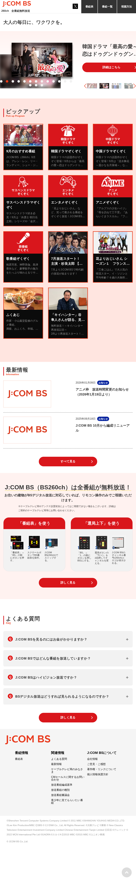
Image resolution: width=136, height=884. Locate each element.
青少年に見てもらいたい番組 (67, 801)
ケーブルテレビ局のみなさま (67, 770)
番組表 (89, 6)
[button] (1, 81)
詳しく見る (68, 582)
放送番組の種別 (60, 790)
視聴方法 (126, 6)
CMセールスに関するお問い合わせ (67, 778)
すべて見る (68, 461)
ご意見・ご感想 (96, 764)
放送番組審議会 (60, 795)
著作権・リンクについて (101, 769)
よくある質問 (59, 759)
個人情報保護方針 (97, 774)
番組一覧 (107, 6)
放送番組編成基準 (61, 785)
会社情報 (92, 759)
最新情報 (56, 764)
